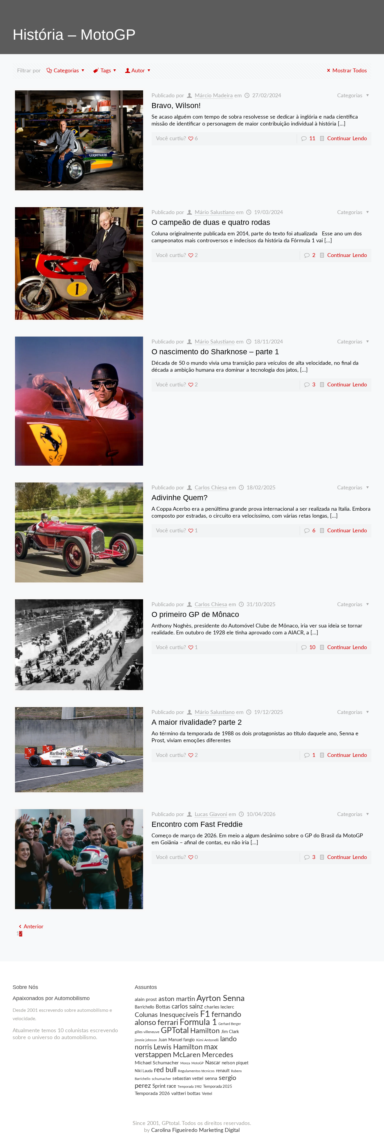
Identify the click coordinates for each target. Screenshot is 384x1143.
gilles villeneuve (147, 1032)
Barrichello (144, 1007)
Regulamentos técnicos (196, 1071)
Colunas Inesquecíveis (167, 1014)
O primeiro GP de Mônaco (195, 614)
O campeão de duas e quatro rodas (211, 222)
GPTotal (175, 1031)
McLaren (186, 1055)
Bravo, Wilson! (176, 105)
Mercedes (217, 1055)
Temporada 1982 (190, 1086)
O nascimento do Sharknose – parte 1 (215, 351)
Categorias (66, 71)
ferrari (168, 1023)
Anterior (34, 927)
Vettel (207, 1094)
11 (312, 138)
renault (223, 1071)
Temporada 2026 (152, 1093)
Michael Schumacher (157, 1062)
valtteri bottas (185, 1093)
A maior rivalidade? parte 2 (197, 722)
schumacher (161, 1079)
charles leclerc (219, 1007)
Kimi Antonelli (207, 1040)
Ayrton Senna (220, 998)
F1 (205, 1014)
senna (211, 1078)
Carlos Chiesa (211, 488)
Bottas (163, 1006)
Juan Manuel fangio (176, 1040)
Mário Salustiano (215, 212)
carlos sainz (187, 1006)
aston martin (176, 999)
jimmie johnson (146, 1040)
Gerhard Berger (229, 1024)
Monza (185, 1063)
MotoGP (197, 1063)
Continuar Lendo (347, 138)
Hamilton (205, 1031)
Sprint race (164, 1086)
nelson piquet (235, 1063)
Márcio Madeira (214, 95)
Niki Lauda (143, 1071)
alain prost (146, 999)
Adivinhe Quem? (180, 497)
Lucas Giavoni (211, 814)
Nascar (212, 1062)
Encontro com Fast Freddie (197, 824)
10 (312, 647)
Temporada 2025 (217, 1086)
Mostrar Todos (349, 71)
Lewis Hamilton (178, 1047)
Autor (138, 71)
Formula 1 (198, 1022)
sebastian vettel (187, 1078)
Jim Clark (230, 1032)
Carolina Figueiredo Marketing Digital (195, 1130)
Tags (105, 71)
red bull (165, 1070)
